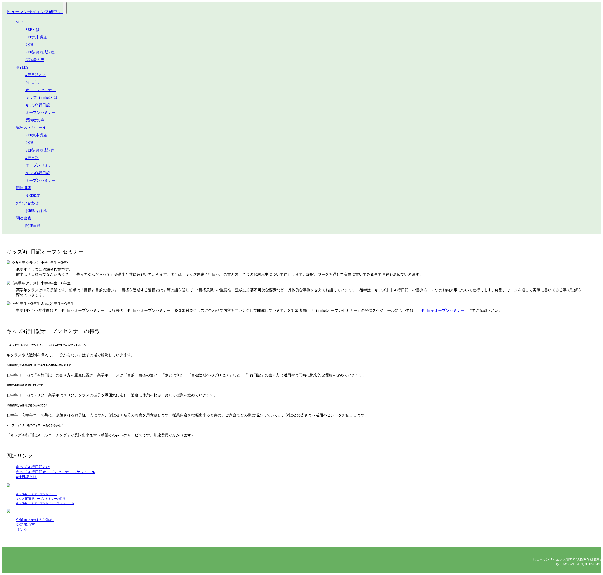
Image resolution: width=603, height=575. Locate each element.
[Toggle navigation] (65, 8)
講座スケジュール (31, 128)
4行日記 (22, 67)
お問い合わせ (27, 203)
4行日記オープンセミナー (442, 310)
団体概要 (23, 188)
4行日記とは (35, 75)
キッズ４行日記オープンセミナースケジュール (55, 472)
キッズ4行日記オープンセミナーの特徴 (40, 498)
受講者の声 (34, 60)
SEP (19, 22)
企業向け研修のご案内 (35, 520)
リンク (21, 530)
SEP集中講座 (36, 37)
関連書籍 (23, 218)
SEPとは (32, 30)
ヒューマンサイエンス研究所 (35, 11)
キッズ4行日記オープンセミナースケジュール (45, 503)
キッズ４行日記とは (33, 467)
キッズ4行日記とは (41, 97)
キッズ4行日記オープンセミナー (36, 494)
